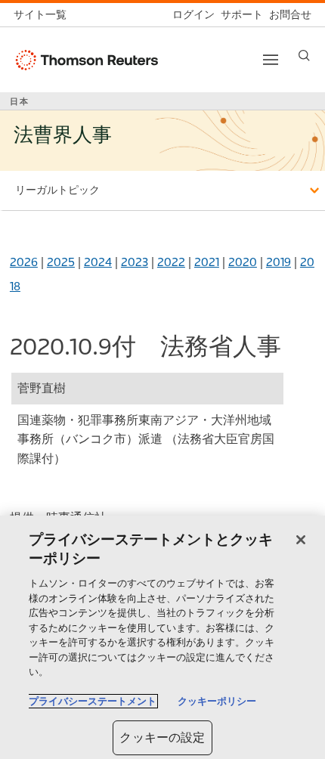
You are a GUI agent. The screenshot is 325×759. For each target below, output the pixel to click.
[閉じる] (300, 539)
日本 (19, 101)
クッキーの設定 (162, 737)
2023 (134, 262)
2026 (24, 262)
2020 (242, 262)
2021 (206, 262)
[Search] (304, 55)
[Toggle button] (270, 59)
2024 (98, 262)
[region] (162, 637)
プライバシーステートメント (92, 701)
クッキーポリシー (217, 701)
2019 (278, 262)
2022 (171, 262)
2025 (61, 262)
